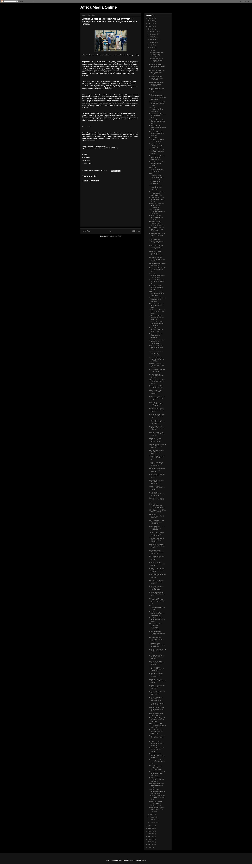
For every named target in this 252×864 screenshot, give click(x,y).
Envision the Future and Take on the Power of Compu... (156, 90)
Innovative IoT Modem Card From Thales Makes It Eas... (156, 247)
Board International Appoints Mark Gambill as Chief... (157, 633)
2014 (150, 844)
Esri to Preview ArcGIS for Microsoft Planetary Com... (157, 397)
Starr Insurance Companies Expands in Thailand (157, 607)
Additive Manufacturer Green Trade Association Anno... (156, 698)
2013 (150, 847)
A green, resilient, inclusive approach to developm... (156, 181)
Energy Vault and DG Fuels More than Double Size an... (155, 803)
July (151, 45)
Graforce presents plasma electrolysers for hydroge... (157, 299)
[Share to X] (116, 171)
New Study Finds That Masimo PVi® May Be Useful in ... (156, 433)
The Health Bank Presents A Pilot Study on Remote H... (157, 115)
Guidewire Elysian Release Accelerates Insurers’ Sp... (156, 552)
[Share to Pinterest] (119, 171)
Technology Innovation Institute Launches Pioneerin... (156, 187)
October (152, 36)
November (153, 34)
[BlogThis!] (114, 171)
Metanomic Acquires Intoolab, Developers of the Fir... (157, 563)
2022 (150, 29)
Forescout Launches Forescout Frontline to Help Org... (157, 259)
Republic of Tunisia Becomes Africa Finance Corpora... (156, 253)
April (151, 814)
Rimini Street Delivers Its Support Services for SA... (157, 305)
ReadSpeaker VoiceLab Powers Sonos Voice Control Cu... (156, 743)
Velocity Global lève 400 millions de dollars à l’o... (156, 457)
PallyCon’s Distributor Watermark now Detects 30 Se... (157, 127)
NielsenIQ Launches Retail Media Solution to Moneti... (157, 680)
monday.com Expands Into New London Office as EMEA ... (157, 359)
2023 (150, 26)
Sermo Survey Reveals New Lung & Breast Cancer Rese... (156, 534)
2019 (150, 831)
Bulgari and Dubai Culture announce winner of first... (157, 415)
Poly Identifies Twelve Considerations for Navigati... (156, 675)
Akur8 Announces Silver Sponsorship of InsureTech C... (156, 341)
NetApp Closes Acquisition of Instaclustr (157, 264)
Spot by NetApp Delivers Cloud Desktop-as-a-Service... (156, 709)
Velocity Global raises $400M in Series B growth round (156, 463)
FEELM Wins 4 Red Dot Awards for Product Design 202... (156, 229)
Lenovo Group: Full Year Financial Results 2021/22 (157, 163)
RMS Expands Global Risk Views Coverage (157, 510)
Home (111, 231)
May (151, 50)
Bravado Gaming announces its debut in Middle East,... (157, 613)
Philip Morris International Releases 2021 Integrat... (157, 686)
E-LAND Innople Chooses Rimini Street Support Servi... (157, 199)
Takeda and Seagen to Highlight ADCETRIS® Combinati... (156, 133)
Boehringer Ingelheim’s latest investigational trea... (156, 785)
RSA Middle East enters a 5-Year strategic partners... (157, 469)
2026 (150, 18)
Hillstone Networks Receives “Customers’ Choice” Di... (156, 755)
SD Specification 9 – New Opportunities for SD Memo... (157, 381)
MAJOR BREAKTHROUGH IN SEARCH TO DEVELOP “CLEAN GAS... (157, 96)
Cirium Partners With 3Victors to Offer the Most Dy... (156, 391)
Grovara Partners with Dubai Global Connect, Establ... (157, 487)
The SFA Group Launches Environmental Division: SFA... (157, 311)
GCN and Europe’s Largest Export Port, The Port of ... (156, 403)
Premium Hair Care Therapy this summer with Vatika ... (156, 375)
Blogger (144, 860)
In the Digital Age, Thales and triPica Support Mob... (157, 235)
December (153, 31)
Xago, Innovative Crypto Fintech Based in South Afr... (157, 593)
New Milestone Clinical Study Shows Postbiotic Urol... (157, 619)
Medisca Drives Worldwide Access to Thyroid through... (156, 139)
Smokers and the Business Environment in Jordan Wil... (157, 645)
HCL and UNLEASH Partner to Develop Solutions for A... (156, 439)
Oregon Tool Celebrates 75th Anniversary (156, 714)
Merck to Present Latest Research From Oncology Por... (156, 157)
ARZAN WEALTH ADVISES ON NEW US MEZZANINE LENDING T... (157, 600)
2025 (150, 21)
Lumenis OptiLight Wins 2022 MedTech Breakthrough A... (156, 193)
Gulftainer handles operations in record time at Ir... (156, 639)
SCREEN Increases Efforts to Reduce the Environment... (156, 169)
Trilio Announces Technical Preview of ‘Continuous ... (156, 669)
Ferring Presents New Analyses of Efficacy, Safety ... (156, 287)
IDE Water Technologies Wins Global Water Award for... (156, 481)
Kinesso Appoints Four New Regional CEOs (156, 386)
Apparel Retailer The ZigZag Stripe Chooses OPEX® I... (157, 427)
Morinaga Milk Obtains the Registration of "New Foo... (157, 651)
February (153, 819)
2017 (150, 836)
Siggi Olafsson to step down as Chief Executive (156, 335)
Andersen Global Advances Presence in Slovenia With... (157, 791)
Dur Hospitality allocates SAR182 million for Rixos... (156, 451)
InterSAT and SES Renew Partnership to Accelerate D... (157, 692)
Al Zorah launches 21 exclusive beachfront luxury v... (156, 317)
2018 (150, 834)
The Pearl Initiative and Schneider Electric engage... (156, 540)
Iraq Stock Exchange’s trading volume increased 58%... (156, 587)
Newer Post (86, 231)
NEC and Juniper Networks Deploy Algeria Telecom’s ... (156, 175)
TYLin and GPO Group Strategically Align (156, 704)
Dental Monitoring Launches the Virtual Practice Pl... (156, 516)
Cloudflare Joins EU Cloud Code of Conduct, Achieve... (157, 445)
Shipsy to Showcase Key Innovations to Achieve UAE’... (157, 121)
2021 (150, 826)
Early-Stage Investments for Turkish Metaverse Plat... (157, 761)
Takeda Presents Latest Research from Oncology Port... (156, 54)
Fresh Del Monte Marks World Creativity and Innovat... (156, 657)
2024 (150, 23)
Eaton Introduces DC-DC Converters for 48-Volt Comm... (157, 546)
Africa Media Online (98, 7)
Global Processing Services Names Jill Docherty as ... (156, 109)
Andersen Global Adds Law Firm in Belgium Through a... (156, 323)
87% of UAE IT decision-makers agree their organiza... (156, 581)
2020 (150, 828)
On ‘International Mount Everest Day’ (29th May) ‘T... (156, 72)
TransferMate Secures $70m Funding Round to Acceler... (156, 421)
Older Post (136, 231)
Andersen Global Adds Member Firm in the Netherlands (156, 78)
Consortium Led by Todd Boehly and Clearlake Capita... (157, 103)
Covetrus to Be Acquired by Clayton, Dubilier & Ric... (156, 281)
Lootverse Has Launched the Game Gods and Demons (157, 569)
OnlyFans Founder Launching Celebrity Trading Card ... (156, 145)
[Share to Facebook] (118, 171)
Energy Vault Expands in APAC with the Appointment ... (156, 205)
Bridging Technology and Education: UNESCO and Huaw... (157, 719)
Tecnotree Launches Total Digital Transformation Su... (157, 797)
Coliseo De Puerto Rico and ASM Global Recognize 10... (156, 84)
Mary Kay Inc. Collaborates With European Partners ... (156, 505)
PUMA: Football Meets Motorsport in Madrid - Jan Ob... (157, 409)
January (152, 822)
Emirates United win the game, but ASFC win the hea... (156, 809)
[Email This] (112, 171)
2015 (150, 842)
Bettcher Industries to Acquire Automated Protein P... (156, 347)
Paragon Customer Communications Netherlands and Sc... (156, 223)
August (152, 42)
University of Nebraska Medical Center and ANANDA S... (156, 731)
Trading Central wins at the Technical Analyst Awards (156, 151)
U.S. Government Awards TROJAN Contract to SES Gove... (157, 779)
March (152, 817)
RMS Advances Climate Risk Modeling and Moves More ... (156, 522)
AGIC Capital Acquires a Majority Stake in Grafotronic (156, 528)
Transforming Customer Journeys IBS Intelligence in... (156, 353)
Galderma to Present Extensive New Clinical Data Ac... (157, 66)
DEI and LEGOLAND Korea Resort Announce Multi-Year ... (157, 725)
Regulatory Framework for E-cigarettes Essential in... (157, 737)
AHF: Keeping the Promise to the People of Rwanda (157, 211)
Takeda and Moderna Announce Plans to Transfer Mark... (156, 60)
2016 (150, 839)
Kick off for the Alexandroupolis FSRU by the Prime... (157, 493)
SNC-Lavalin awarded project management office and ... (156, 293)
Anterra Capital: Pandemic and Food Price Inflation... (157, 575)
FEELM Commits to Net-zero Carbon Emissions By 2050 (157, 558)
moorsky (131, 860)
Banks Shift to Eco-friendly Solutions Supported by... (157, 269)
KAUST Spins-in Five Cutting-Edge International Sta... (155, 767)
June (151, 47)
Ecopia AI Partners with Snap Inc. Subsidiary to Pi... (157, 499)
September (153, 39)
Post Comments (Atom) (114, 236)
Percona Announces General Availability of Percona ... (156, 663)
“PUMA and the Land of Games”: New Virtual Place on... (156, 365)
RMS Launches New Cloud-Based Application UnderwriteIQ (155, 626)
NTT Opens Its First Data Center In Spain (157, 370)
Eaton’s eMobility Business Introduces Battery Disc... (156, 329)
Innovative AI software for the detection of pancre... (157, 749)
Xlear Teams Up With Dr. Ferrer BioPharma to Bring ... (157, 475)
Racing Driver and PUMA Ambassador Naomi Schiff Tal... (157, 773)
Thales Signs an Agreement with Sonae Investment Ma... (157, 275)
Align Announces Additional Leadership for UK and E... (156, 241)
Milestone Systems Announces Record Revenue (156, 217)
